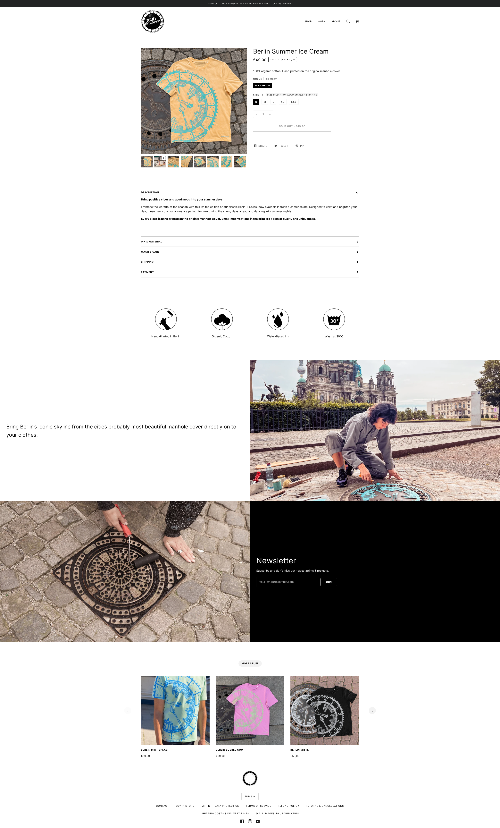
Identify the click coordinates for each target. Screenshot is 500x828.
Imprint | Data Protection (220, 805)
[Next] (372, 710)
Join (329, 581)
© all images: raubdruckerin (277, 813)
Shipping (147, 261)
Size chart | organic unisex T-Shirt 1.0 (292, 95)
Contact (162, 805)
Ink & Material (151, 241)
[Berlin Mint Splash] (175, 710)
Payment (147, 272)
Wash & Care (150, 251)
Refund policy (288, 805)
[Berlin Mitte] (324, 710)
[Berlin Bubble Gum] (250, 710)
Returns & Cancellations (325, 805)
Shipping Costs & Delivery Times (225, 813)
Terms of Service (258, 805)
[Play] (194, 101)
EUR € (249, 796)
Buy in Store (185, 805)
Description (150, 192)
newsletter (235, 3)
